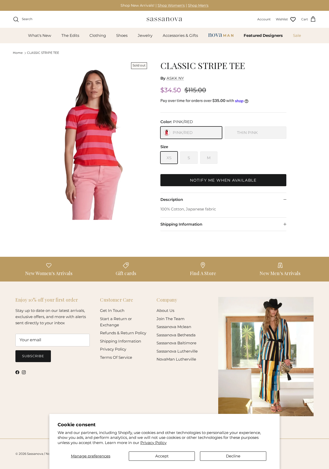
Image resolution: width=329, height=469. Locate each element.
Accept (162, 456)
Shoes (121, 35)
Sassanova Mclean (174, 326)
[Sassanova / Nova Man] (164, 19)
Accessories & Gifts (180, 35)
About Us (165, 310)
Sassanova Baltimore (176, 342)
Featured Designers (263, 35)
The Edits (70, 35)
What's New (39, 35)
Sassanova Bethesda (176, 334)
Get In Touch (112, 310)
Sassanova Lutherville (177, 351)
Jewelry (145, 35)
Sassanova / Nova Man (44, 454)
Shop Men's (198, 5)
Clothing (97, 35)
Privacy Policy (153, 442)
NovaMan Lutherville (176, 359)
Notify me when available (223, 180)
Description (171, 199)
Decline (233, 456)
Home (18, 53)
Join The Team (171, 318)
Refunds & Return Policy (123, 332)
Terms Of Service (116, 357)
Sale (297, 35)
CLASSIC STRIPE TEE (43, 53)
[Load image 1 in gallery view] (96, 140)
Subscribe (33, 356)
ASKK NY (175, 78)
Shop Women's (171, 5)
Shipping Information (181, 224)
